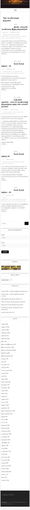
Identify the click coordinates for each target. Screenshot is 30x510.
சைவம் (3, 402)
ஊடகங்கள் (4, 364)
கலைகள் (3, 373)
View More (6, 54)
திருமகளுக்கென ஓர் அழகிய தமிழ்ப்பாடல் (11, 299)
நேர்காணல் (4, 428)
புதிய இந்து (4, 442)
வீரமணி (14, 199)
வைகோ (8, 73)
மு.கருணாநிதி (16, 71)
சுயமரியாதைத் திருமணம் (11, 37)
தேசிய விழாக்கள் (5, 414)
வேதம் (3, 477)
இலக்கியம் (4, 353)
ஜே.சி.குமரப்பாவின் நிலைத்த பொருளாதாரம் (12, 304)
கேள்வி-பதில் (4, 382)
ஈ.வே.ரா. (13, 113)
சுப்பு (3, 69)
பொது (2, 448)
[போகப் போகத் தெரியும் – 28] (6, 187)
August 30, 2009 (14, 109)
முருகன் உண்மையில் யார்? (7, 312)
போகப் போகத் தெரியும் (13, 161)
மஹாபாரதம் (4, 457)
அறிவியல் (3, 335)
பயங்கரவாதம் (4, 434)
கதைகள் (3, 367)
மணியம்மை (18, 37)
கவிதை (3, 379)
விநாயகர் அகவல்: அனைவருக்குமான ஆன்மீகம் (13, 301)
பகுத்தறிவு (12, 73)
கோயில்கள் (4, 385)
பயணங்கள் (4, 437)
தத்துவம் (3, 405)
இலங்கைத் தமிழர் (5, 356)
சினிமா (3, 393)
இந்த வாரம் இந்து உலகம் (7, 344)
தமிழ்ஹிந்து (4, 502)
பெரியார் (7, 36)
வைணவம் (4, 480)
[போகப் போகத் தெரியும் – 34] (6, 61)
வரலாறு (3, 463)
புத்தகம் (3, 445)
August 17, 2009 (9, 195)
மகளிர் (3, 454)
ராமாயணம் (4, 460)
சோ (25, 201)
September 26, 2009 (14, 32)
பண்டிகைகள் (4, 431)
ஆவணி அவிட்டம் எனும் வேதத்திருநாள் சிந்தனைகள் (14, 291)
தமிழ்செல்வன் (5, 32)
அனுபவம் (3, 327)
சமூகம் (3, 390)
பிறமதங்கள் (4, 439)
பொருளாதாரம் (5, 451)
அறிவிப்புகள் (4, 333)
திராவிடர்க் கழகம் (16, 112)
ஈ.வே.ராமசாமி (10, 201)
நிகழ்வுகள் (4, 425)
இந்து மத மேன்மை (6, 347)
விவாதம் (3, 468)
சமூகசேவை (4, 387)
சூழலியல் (3, 399)
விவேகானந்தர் (5, 471)
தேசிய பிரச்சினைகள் (6, 411)
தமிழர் (5, 73)
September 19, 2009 (10, 69)
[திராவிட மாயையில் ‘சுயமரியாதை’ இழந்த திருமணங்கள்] (6, 24)
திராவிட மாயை (19, 36)
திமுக (12, 163)
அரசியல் (15, 24)
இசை (2, 341)
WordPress (23, 502)
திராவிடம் (23, 73)
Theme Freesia (16, 502)
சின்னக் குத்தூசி (3, 198)
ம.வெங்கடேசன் (12, 36)
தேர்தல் (3, 416)
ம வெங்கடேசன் (5, 109)
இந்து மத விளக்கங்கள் (7, 350)
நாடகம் (3, 422)
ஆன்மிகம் (3, 338)
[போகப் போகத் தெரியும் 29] (6, 151)
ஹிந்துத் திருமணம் (6, 34)
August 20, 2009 (9, 159)
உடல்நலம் (3, 359)
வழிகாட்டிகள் (4, 466)
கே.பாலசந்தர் (8, 163)
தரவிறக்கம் (4, 408)
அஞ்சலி (3, 324)
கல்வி (2, 376)
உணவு (2, 361)
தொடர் (15, 61)
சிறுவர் (3, 396)
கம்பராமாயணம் (5, 370)
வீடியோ (3, 474)
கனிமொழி (18, 199)
